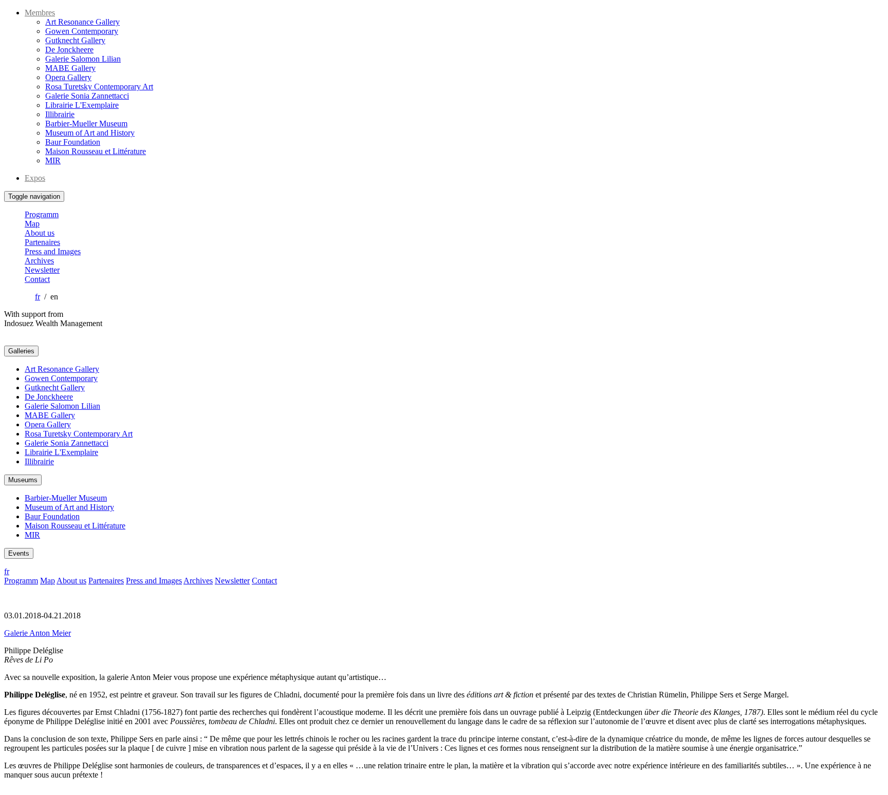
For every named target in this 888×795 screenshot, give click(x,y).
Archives (39, 260)
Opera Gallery (68, 77)
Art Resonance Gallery (82, 21)
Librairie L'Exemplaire (82, 105)
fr (37, 296)
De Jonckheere (69, 49)
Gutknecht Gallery (75, 40)
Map (32, 223)
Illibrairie (60, 114)
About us (39, 233)
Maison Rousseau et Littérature (95, 151)
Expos (35, 178)
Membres (40, 12)
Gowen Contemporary (81, 31)
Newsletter (42, 270)
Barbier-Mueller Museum (86, 123)
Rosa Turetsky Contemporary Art (99, 86)
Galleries (21, 351)
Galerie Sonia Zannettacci (87, 95)
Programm (42, 214)
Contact (37, 279)
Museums (23, 480)
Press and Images (53, 251)
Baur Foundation (72, 142)
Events (18, 553)
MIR (53, 160)
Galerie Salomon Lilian (83, 58)
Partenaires (42, 242)
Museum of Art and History (90, 132)
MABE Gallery (70, 68)
